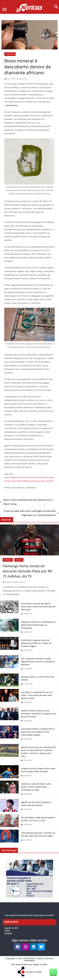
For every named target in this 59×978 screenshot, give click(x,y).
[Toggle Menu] (4, 9)
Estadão (8, 933)
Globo (7, 930)
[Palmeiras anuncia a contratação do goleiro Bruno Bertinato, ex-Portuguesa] (9, 627)
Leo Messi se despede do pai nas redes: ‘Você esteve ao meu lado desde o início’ (37, 695)
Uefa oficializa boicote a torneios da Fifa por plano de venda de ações (38, 834)
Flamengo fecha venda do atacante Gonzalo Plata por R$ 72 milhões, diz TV (27, 571)
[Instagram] (25, 946)
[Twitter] (41, 946)
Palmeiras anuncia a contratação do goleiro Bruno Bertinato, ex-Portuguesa (38, 625)
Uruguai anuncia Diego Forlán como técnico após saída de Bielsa (38, 770)
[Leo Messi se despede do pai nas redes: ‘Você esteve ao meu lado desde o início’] (9, 697)
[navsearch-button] (55, 7)
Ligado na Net (11, 928)
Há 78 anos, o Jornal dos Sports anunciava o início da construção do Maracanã (38, 606)
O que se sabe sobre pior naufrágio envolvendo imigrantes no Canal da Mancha (30, 513)
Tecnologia (9, 54)
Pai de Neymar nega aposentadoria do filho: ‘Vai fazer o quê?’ (38, 819)
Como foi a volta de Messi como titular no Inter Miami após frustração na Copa (36, 786)
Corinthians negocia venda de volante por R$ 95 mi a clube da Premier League (36, 643)
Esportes (18, 560)
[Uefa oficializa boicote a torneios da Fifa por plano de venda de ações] (9, 836)
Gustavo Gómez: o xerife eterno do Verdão (37, 678)
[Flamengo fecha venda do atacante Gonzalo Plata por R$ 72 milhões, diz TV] (29, 539)
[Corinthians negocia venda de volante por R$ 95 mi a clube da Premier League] (9, 645)
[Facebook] (17, 946)
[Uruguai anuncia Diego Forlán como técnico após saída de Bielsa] (9, 772)
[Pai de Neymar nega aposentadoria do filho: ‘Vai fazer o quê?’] (9, 821)
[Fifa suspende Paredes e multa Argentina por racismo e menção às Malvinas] (9, 663)
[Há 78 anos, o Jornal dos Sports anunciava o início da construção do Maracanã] (9, 608)
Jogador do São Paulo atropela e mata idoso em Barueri (36, 804)
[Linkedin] (33, 946)
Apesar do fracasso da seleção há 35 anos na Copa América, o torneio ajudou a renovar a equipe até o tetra (38, 752)
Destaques (8, 560)
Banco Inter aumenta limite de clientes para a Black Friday (28, 502)
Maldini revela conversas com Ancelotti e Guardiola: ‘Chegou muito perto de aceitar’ (38, 713)
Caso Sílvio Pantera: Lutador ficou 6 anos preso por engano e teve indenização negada (38, 731)
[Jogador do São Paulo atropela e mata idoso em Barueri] (9, 806)
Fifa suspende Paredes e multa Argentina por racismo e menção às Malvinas (38, 661)
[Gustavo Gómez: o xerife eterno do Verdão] (9, 680)
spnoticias (23, 79)
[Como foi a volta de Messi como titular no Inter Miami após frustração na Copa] (9, 789)
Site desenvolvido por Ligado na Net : (29, 964)
